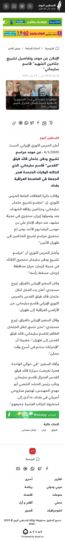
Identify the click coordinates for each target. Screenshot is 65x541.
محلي (58, 502)
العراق (54, 430)
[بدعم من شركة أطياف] (32, 531)
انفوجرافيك (54, 510)
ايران (44, 430)
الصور (28, 510)
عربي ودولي (54, 487)
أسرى (28, 479)
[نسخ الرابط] (14, 123)
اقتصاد (27, 494)
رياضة (28, 487)
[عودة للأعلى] (32, 451)
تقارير (58, 479)
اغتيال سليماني (29, 430)
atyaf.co (39, 536)
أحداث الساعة (32, 48)
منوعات (57, 494)
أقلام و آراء (25, 502)
